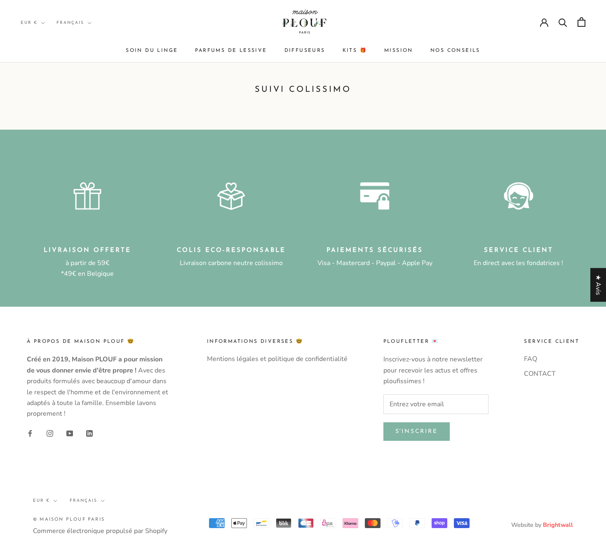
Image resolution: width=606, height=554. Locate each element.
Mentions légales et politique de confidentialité (277, 358)
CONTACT (540, 373)
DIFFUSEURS (304, 50)
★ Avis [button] (598, 285)
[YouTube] (69, 433)
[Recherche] (563, 22)
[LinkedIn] (89, 433)
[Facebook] (30, 433)
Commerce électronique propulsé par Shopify (100, 530)
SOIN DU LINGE (152, 50)
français (70, 23)
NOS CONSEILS (455, 50)
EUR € (29, 23)
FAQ (530, 358)
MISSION (398, 50)
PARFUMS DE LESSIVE (231, 50)
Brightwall (558, 525)
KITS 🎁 (355, 50)
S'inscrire (416, 431)
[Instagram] (50, 433)
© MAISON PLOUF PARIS (69, 519)
